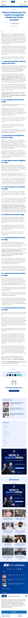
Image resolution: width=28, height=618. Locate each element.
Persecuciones (6, 427)
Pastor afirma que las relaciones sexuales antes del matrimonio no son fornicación (20, 532)
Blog (14, 9)
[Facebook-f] (19, 4)
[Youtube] (21, 4)
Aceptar (14, 612)
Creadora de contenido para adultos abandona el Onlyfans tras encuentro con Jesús (20, 545)
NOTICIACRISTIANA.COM (12, 362)
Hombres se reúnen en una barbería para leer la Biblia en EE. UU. (17, 409)
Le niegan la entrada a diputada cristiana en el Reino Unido (17, 403)
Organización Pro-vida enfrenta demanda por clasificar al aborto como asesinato (17, 414)
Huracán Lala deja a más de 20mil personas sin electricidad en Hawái (8, 557)
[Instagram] (24, 4)
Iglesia (5, 429)
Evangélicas (6, 442)
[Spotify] (20, 569)
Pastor (5, 436)
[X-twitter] (23, 4)
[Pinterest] (18, 569)
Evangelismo (6, 431)
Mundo (5, 440)
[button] (26, 596)
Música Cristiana (7, 434)
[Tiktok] (26, 4)
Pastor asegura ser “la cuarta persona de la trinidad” (20, 557)
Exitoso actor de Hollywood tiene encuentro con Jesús (7, 545)
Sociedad (5, 425)
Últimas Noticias (7, 400)
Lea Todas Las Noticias (14, 390)
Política (5, 438)
